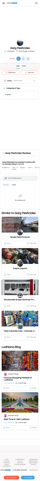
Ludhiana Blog (33, 459)
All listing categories (20, 464)
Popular (6, 185)
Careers (6, 464)
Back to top (34, 470)
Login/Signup (7, 466)
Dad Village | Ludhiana (27, 51)
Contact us (7, 462)
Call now (31, 72)
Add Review (13, 477)
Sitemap (33, 464)
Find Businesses (20, 459)
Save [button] (8, 243)
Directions (11, 72)
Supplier (8, 94)
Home (6, 459)
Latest (14, 185)
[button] (18, 58)
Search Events (33, 461)
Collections (20, 462)
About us (20, 461)
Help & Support (33, 462)
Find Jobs (6, 461)
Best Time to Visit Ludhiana (17, 419)
